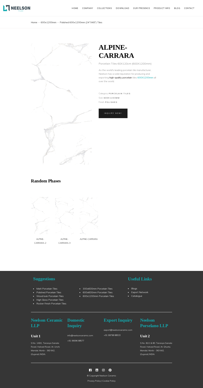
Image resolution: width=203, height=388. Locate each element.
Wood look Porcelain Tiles (50, 296)
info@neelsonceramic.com (80, 335)
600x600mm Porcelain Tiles (97, 292)
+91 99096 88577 (75, 340)
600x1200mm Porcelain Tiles (98, 296)
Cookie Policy (108, 381)
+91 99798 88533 (112, 335)
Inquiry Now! (113, 113)
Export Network (139, 292)
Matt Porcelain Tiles (46, 288)
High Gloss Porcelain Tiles (49, 299)
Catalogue (136, 295)
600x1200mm (48, 22)
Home (34, 22)
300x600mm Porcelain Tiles (97, 288)
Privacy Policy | (95, 381)
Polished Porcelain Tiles (48, 292)
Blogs (134, 288)
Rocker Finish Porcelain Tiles (51, 303)
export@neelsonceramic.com (118, 330)
